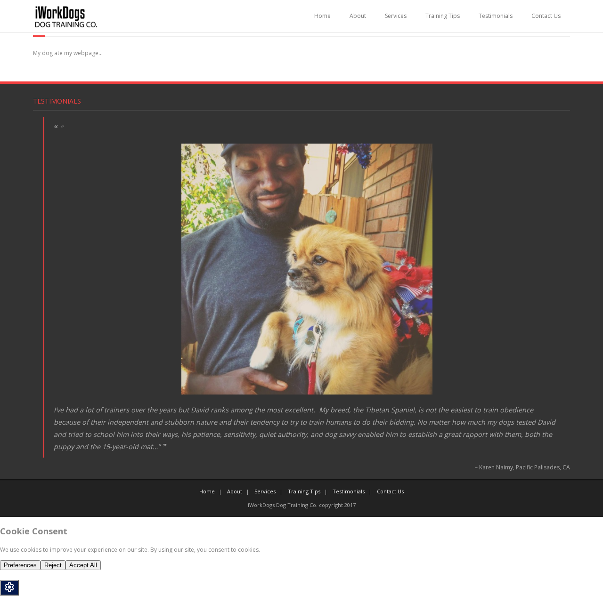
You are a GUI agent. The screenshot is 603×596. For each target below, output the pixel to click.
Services (396, 16)
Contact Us (546, 16)
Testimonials (496, 16)
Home (322, 16)
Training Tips (442, 16)
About (358, 16)
